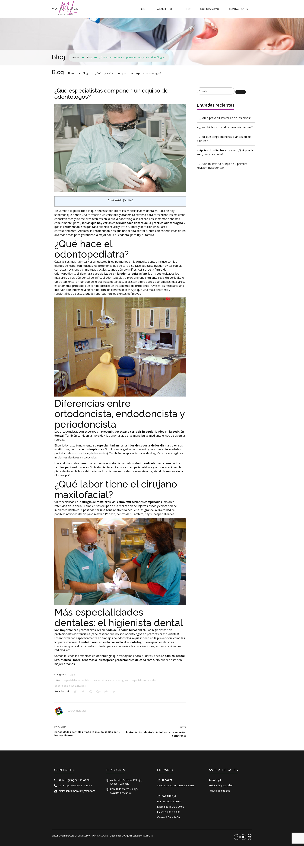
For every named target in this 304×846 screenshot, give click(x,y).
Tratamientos (164, 9)
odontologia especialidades (70, 685)
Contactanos (238, 9)
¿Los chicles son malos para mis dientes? (226, 127)
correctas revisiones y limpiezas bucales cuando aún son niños (95, 269)
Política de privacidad (221, 785)
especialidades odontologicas (111, 680)
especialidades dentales (77, 680)
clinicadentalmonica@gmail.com (77, 791)
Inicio (141, 9)
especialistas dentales (144, 680)
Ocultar (128, 200)
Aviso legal (215, 780)
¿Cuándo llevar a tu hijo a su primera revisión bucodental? (222, 166)
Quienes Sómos (210, 9)
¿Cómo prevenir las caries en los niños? (225, 118)
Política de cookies (219, 790)
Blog (188, 9)
